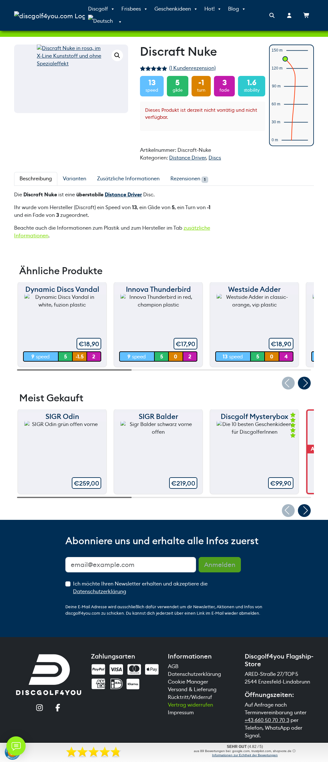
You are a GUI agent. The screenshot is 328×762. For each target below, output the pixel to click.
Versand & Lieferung (192, 689)
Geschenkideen (172, 8)
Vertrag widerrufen (190, 704)
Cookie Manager (188, 681)
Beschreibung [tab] (36, 178)
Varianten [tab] (74, 178)
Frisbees (131, 8)
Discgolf (98, 8)
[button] (117, 55)
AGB (173, 666)
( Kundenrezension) (192, 68)
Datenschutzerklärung (99, 591)
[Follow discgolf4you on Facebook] (57, 708)
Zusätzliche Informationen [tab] (128, 178)
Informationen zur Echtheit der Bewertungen (245, 755)
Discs (215, 157)
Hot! (209, 8)
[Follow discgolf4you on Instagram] (39, 708)
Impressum (181, 712)
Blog (233, 8)
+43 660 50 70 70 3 (267, 720)
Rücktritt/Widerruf (190, 697)
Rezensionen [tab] (188, 178)
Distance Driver (187, 157)
